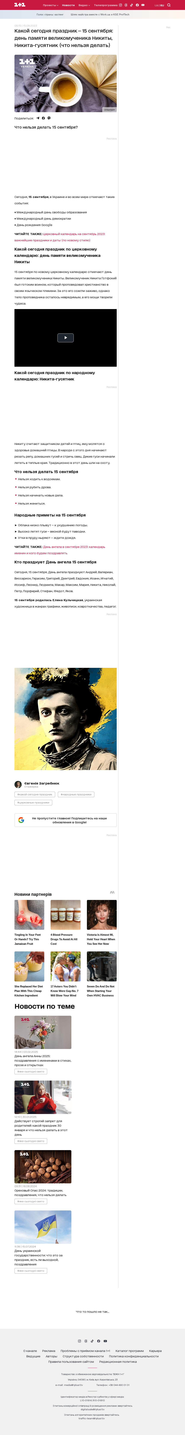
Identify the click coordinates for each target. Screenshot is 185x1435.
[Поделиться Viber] (49, 118)
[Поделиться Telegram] (37, 118)
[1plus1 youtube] (105, 1341)
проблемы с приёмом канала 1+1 (85, 1350)
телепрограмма (106, 5)
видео (83, 5)
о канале (30, 1350)
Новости (68, 5)
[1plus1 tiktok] (92, 1341)
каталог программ (130, 1350)
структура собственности (83, 1356)
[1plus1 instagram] (79, 1341)
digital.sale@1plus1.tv (92, 1409)
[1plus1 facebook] (98, 1341)
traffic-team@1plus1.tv (92, 1418)
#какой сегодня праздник (34, 794)
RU (162, 5)
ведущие (33, 1356)
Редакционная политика (118, 1361)
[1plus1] (19, 5)
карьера (155, 1350)
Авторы (51, 1356)
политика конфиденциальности (134, 1356)
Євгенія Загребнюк (41, 783)
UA (156, 5)
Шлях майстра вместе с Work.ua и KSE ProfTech (100, 14)
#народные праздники (76, 794)
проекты (50, 5)
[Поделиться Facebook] (43, 118)
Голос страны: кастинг (50, 14)
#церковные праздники (33, 802)
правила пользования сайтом (71, 1361)
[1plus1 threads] (86, 1341)
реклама (48, 1350)
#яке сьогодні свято (30, 1071)
